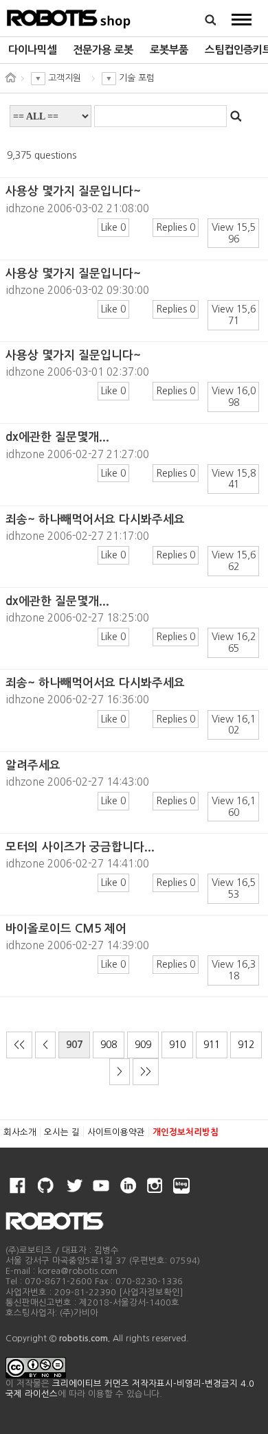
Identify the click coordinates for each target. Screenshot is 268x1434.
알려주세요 (32, 765)
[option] (32, 50)
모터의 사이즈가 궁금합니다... (80, 847)
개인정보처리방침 (186, 1132)
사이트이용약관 (116, 1132)
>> (145, 1071)
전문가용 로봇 (103, 50)
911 (211, 1044)
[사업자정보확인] (151, 1292)
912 (246, 1044)
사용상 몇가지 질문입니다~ (73, 191)
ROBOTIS (69, 17)
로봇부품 (169, 50)
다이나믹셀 (32, 50)
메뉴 (241, 19)
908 (108, 1044)
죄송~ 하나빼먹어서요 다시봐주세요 (95, 519)
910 (177, 1044)
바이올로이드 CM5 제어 (65, 929)
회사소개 (19, 1132)
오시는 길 (62, 1132)
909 (143, 1044)
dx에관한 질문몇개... (57, 437)
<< (19, 1044)
